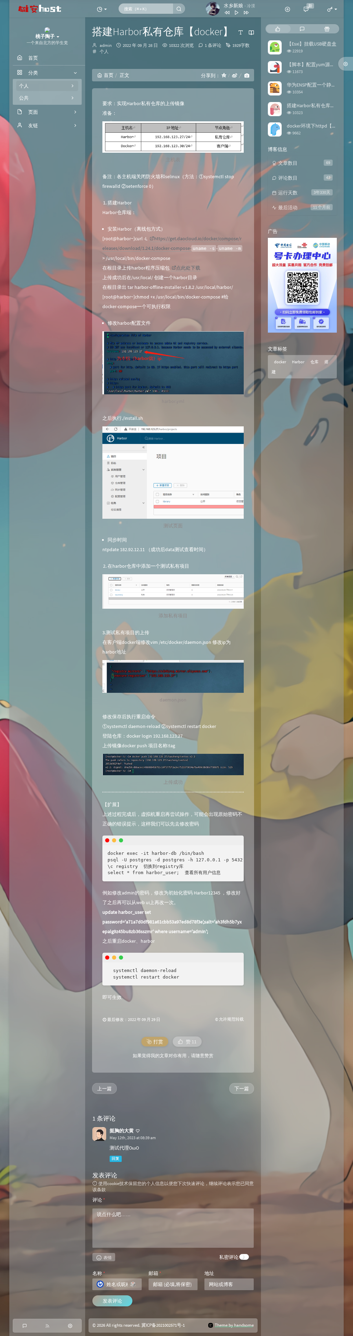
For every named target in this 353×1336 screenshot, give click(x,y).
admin (106, 45)
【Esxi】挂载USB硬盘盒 (311, 44)
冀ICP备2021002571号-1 (163, 1325)
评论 (98, 1200)
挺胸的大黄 (122, 1130)
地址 (209, 1273)
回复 (115, 1158)
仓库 (314, 361)
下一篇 (241, 1088)
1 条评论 (213, 45)
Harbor (298, 361)
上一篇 (104, 1088)
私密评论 (229, 1257)
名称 (98, 1273)
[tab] (277, 28)
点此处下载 (188, 268)
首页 (108, 75)
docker (280, 361)
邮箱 (155, 1273)
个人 (104, 51)
